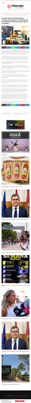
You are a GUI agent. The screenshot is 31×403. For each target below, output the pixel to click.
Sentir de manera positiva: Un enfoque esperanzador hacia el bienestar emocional (21, 113)
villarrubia (6, 25)
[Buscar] (28, 12)
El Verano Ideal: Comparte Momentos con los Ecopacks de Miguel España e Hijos (12, 186)
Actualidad (11, 25)
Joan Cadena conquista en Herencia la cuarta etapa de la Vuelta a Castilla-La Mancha (12, 252)
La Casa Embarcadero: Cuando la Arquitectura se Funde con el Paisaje (10, 384)
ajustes (10, 402)
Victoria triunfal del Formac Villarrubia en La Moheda (6, 113)
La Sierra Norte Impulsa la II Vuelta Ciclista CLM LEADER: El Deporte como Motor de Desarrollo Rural (15, 318)
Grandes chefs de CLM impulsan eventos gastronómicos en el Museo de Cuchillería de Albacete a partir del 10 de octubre (14, 101)
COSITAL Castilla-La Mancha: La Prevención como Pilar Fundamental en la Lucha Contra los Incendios (15, 219)
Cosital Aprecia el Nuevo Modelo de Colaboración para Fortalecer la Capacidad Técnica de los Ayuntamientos (15, 351)
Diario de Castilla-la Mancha (9, 102)
